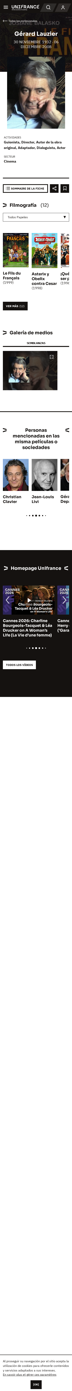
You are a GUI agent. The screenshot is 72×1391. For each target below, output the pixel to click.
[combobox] (36, 217)
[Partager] (54, 188)
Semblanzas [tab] (36, 343)
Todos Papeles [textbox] (18, 217)
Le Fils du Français (12, 275)
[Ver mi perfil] (63, 7)
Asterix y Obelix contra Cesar (44, 279)
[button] (52, 357)
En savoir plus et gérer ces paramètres (29, 1374)
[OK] (36, 1384)
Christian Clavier (12, 499)
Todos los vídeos (19, 665)
